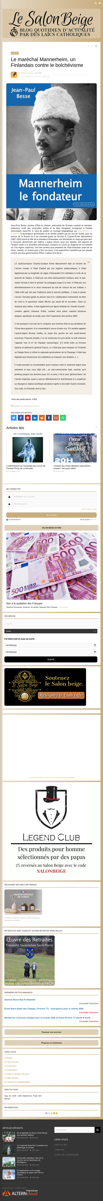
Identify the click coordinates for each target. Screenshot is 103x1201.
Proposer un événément (51, 1043)
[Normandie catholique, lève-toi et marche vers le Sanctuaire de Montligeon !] (9, 1166)
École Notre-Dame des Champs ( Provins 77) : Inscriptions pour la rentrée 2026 (43, 1009)
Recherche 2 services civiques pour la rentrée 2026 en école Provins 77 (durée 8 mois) (47, 1018)
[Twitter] (14, 418)
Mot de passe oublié (89, 509)
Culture (15, 53)
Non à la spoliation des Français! (24, 603)
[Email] (56, 418)
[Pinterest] (28, 418)
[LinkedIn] (35, 418)
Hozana (72, 777)
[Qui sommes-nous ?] (46, 1113)
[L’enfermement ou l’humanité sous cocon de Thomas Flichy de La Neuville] (28, 462)
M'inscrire (94, 519)
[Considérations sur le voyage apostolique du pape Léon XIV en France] (9, 1178)
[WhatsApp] (63, 418)
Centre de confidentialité (18, 1082)
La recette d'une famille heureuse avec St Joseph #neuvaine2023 (48, 777)
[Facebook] (21, 418)
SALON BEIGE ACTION (51, 528)
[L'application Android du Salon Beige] (57, 1113)
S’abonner (11, 1066)
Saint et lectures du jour (18, 1074)
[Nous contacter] (49, 1113)
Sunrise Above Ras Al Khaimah (19, 1000)
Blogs (9, 1058)
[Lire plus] (64, 607)
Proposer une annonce (51, 1032)
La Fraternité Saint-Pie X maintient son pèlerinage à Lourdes (32, 1146)
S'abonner (59, 1149)
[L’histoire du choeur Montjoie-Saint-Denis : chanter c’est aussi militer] (75, 462)
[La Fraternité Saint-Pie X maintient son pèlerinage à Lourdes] (9, 1153)
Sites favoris (12, 1078)
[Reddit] (42, 418)
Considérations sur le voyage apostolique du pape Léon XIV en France (30, 1172)
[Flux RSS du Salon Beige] (54, 1113)
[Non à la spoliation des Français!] (51, 599)
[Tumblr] (49, 418)
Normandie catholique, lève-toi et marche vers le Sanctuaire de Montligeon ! (30, 1160)
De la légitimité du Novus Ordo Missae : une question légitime (32, 1134)
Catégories (12, 1070)
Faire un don (13, 1062)
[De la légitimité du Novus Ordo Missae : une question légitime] (9, 1141)
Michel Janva (26, 73)
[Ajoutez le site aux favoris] (51, 1113)
